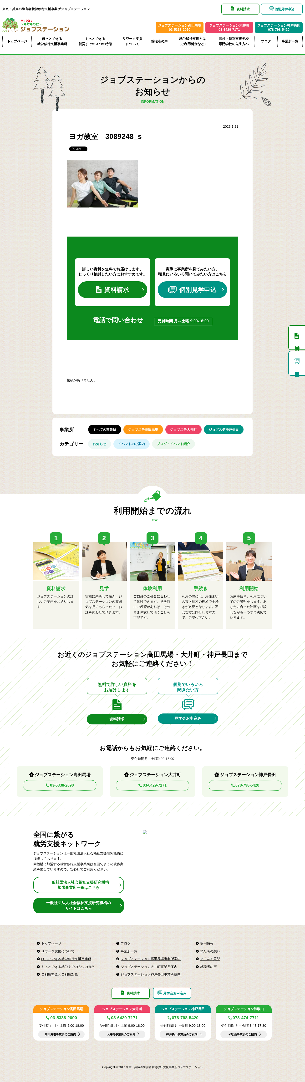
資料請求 (116, 289)
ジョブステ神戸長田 (224, 429)
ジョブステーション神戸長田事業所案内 (151, 974)
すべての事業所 (104, 429)
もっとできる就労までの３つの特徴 (95, 41)
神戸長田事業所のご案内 (182, 1034)
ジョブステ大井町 (183, 429)
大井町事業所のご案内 (121, 1034)
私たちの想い (210, 951)
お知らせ (99, 444)
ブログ (266, 41)
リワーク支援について (132, 41)
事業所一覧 (290, 41)
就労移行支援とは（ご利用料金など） (193, 41)
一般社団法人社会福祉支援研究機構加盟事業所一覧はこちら (78, 885)
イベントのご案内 (131, 444)
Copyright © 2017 (114, 1067)
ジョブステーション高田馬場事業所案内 (151, 959)
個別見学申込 (198, 289)
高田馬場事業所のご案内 (60, 1034)
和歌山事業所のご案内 (242, 1034)
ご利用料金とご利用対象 (59, 974)
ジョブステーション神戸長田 (183, 1009)
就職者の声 (159, 41)
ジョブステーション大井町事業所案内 (149, 967)
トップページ (17, 41)
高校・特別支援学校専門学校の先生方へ (234, 41)
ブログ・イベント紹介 (173, 444)
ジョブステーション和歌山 (244, 1009)
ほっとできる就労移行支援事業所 (52, 41)
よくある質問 (210, 959)
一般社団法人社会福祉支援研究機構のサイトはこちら (78, 905)
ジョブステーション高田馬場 (61, 1009)
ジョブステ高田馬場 (143, 429)
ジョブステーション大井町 (122, 1009)
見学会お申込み (188, 718)
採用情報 (207, 943)
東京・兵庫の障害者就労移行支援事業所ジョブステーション (46, 9)
